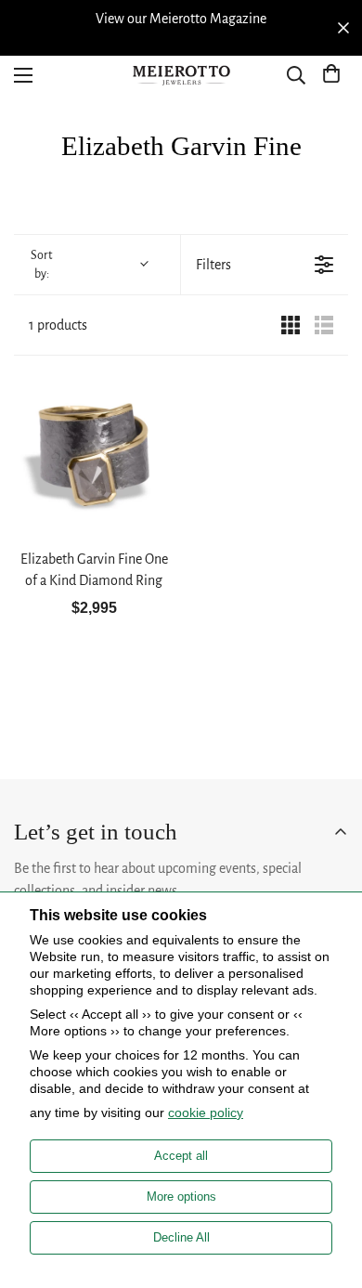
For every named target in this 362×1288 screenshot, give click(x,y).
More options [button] (181, 1196)
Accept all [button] (181, 1156)
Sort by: (41, 264)
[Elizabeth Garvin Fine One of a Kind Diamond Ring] (94, 454)
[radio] (290, 325)
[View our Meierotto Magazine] (181, 18)
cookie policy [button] (205, 1112)
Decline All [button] (181, 1237)
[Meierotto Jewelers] (181, 76)
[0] (331, 75)
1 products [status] (58, 325)
